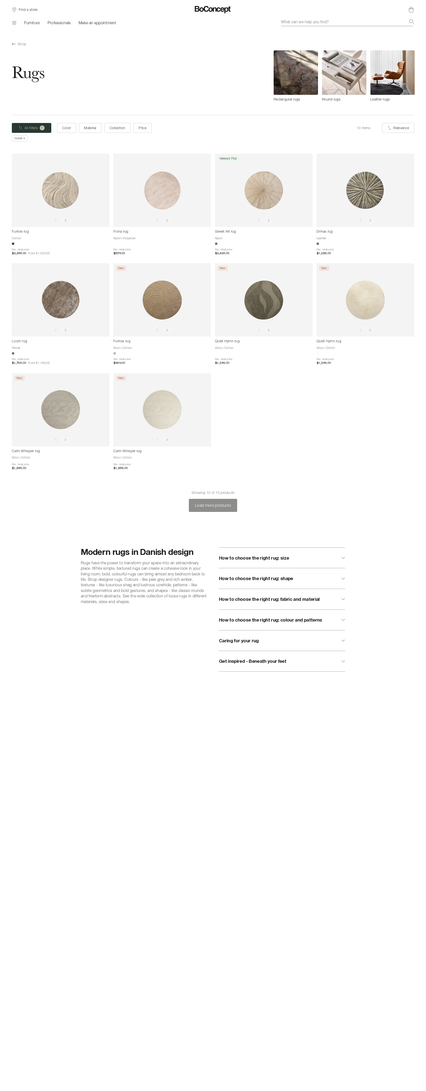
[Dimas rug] (365, 190)
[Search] (411, 21)
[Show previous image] (56, 220)
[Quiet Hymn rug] (264, 300)
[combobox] (347, 22)
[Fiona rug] (162, 190)
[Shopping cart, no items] (411, 9)
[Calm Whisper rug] (60, 409)
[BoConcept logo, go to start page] (213, 9)
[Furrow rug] (60, 190)
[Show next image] (66, 220)
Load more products (213, 505)
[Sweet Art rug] (264, 190)
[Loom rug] (60, 300)
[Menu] (14, 22)
